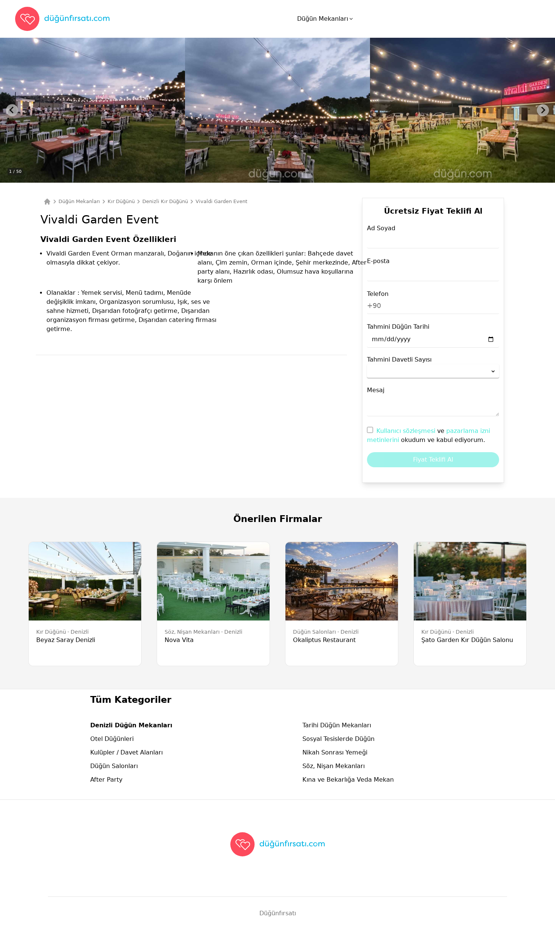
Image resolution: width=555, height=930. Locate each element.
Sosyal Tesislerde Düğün (338, 738)
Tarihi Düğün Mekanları (336, 725)
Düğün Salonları (114, 766)
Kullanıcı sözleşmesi (406, 430)
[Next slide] (543, 110)
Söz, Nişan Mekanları (333, 766)
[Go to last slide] (12, 110)
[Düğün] (47, 201)
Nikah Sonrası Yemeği (334, 752)
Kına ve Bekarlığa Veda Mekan (348, 779)
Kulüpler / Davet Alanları (126, 752)
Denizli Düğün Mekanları (131, 725)
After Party (106, 779)
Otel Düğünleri (112, 738)
